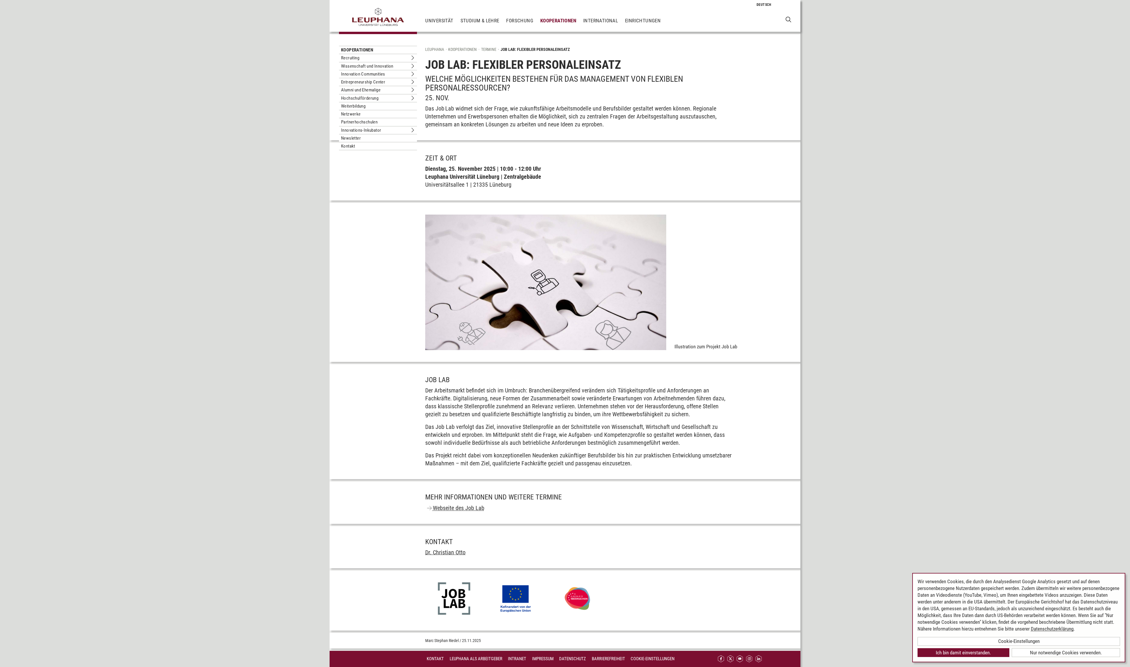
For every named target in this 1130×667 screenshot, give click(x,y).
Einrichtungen (643, 21)
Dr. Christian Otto (445, 552)
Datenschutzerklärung (1052, 629)
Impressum (543, 658)
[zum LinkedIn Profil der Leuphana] (758, 658)
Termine (488, 49)
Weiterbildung (353, 106)
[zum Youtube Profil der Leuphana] (739, 658)
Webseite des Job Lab (458, 507)
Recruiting (350, 58)
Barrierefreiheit (608, 658)
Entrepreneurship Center (363, 82)
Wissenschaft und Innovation (367, 66)
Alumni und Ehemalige (360, 90)
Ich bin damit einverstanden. (963, 653)
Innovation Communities (363, 74)
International (600, 21)
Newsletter (351, 138)
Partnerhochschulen (359, 122)
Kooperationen (558, 21)
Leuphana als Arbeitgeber (476, 658)
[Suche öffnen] (788, 19)
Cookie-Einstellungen (652, 658)
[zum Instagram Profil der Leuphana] (749, 658)
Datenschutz (572, 658)
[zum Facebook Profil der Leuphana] (720, 658)
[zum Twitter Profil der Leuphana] (730, 658)
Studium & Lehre (480, 21)
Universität (439, 21)
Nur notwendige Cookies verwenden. (1066, 653)
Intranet (517, 658)
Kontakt (348, 146)
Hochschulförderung (359, 98)
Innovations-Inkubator (361, 130)
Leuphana (434, 49)
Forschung (519, 21)
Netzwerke (351, 114)
